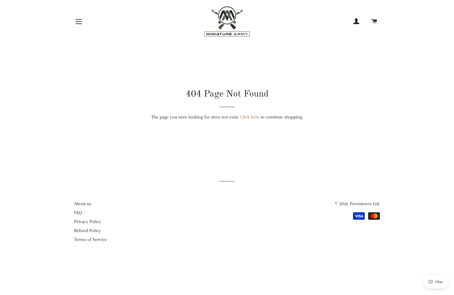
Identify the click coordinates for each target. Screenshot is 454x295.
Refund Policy (87, 230)
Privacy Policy (87, 221)
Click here (249, 117)
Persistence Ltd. (365, 203)
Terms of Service (90, 239)
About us (82, 203)
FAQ (78, 212)
